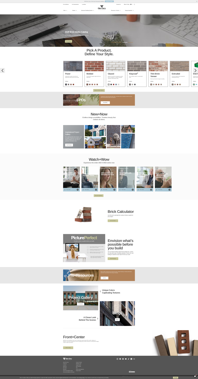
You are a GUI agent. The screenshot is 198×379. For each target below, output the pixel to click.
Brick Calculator (78, 366)
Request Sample (109, 1)
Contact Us (118, 4)
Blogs (117, 319)
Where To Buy (126, 4)
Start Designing (113, 258)
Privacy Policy (82, 377)
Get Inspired (80, 303)
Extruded (176, 74)
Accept (175, 377)
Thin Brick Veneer (155, 75)
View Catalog (68, 41)
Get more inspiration (98, 195)
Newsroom (65, 366)
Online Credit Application (80, 369)
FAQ (76, 367)
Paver (67, 74)
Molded (89, 74)
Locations (84, 4)
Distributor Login (78, 363)
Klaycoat (133, 73)
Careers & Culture (79, 362)
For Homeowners (75, 4)
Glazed (111, 74)
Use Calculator (113, 220)
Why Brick (64, 369)
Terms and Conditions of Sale (68, 370)
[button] (99, 1)
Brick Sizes (65, 367)
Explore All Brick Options (99, 90)
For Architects (66, 4)
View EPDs (105, 102)
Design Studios (78, 370)
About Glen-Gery (66, 362)
